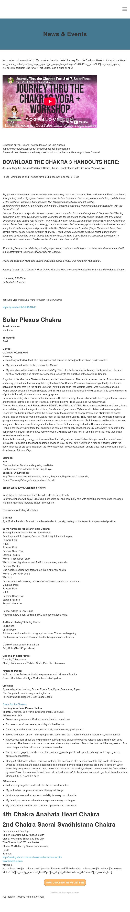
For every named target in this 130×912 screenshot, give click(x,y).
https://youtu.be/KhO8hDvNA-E (19, 307)
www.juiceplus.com (13, 861)
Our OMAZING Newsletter (65, 882)
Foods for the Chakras (15, 704)
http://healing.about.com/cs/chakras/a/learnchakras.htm (32, 857)
